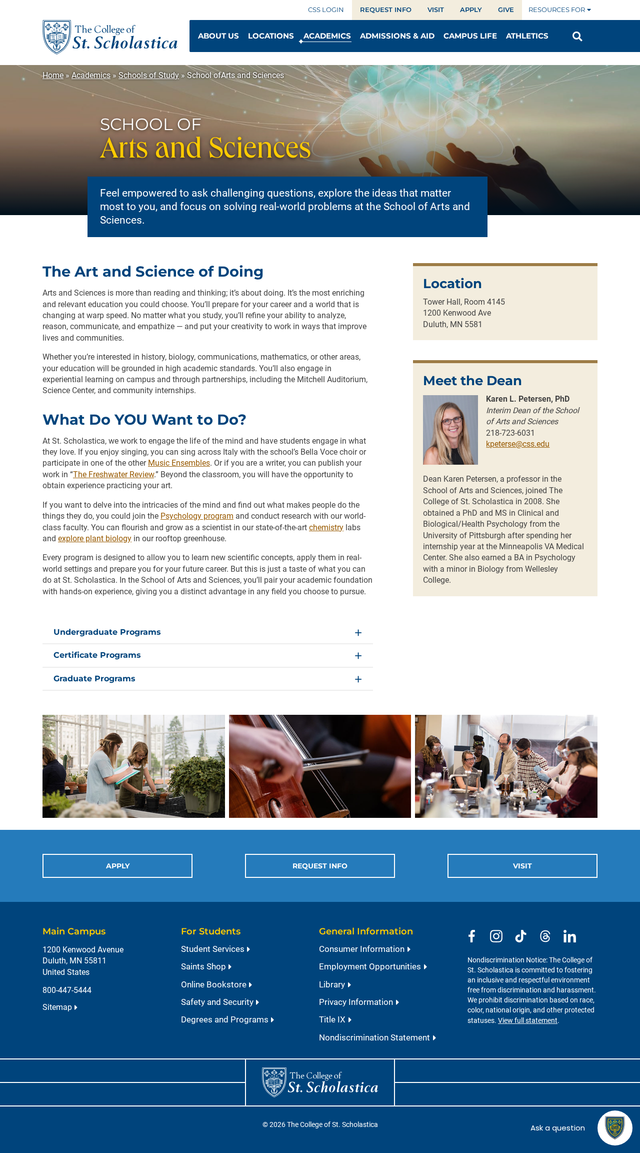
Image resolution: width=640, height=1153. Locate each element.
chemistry (326, 527)
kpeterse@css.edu (518, 444)
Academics (91, 75)
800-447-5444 (67, 990)
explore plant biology (95, 538)
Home (53, 75)
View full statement (528, 1020)
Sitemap (57, 1007)
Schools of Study (148, 75)
